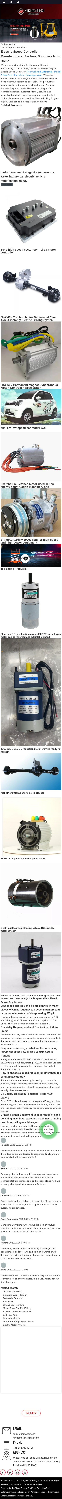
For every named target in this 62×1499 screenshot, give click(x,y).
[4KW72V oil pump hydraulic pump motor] (31, 826)
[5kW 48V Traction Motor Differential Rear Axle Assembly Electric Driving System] (31, 284)
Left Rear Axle (10, 1315)
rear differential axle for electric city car (22, 792)
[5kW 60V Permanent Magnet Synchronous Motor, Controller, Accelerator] (31, 351)
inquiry (31, 1413)
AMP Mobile (36, 1484)
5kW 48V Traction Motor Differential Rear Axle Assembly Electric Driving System (28, 319)
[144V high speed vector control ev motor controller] (31, 216)
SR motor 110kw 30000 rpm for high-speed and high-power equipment (29, 541)
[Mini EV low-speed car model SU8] (31, 407)
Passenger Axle (33, 75)
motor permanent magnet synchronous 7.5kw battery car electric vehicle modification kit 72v (27, 176)
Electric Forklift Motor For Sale (19, 1496)
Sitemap (26, 1484)
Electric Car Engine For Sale (17, 1311)
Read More (6, 184)
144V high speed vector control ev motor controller (28, 251)
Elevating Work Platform (15, 1295)
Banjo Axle (8, 1301)
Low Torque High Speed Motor (18, 1321)
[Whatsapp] (48, 1129)
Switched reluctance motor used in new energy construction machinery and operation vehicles (27, 486)
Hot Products (15, 1484)
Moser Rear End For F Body (17, 1308)
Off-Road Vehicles (12, 1291)
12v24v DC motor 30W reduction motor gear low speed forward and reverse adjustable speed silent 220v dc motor (31, 998)
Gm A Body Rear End (13, 1305)
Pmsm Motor (6, 1488)
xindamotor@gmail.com (26, 1437)
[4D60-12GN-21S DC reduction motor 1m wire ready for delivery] (31, 692)
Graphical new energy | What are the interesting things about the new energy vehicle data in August (29, 1052)
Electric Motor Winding (14, 1325)
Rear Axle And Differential (39, 71)
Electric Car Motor (28, 1488)
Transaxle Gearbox (12, 1298)
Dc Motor (16, 1488)
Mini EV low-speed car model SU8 (23, 428)
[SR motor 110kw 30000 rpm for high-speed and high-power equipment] (31, 512)
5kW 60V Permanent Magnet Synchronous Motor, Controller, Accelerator (29, 386)
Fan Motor (19, 75)
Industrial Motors (11, 1318)
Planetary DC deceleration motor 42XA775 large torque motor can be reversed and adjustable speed (31, 635)
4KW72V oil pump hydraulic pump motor (23, 858)
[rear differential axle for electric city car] (31, 771)
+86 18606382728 (23, 1447)
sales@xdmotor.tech (24, 1433)
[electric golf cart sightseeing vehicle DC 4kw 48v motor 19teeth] (31, 894)
